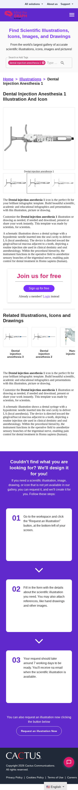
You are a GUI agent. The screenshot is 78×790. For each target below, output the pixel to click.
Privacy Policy (14, 777)
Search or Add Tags (18, 57)
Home (8, 79)
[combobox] (52, 62)
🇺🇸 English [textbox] (53, 786)
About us (52, 4)
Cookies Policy (35, 777)
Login (46, 296)
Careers (72, 777)
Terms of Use (55, 777)
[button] (26, 62)
